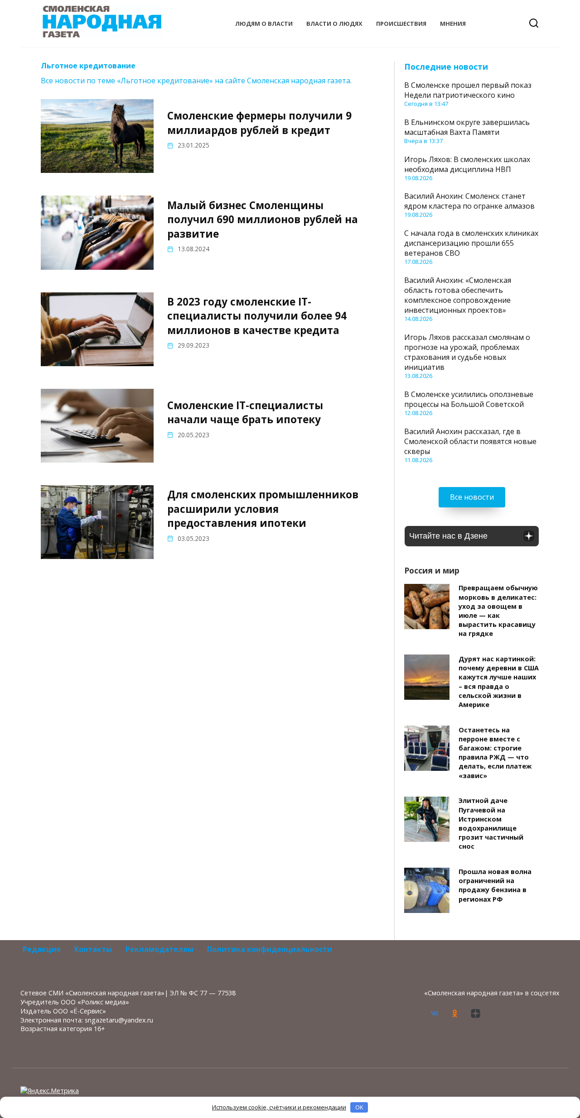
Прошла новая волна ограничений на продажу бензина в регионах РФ (495, 885)
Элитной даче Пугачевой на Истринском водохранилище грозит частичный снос (491, 824)
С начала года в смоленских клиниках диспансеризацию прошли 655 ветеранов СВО (471, 243)
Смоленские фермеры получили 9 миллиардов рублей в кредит (259, 123)
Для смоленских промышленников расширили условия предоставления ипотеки (262, 509)
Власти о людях (334, 23)
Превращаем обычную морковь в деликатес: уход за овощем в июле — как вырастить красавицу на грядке (498, 611)
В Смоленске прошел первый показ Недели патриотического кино (468, 90)
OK (359, 1107)
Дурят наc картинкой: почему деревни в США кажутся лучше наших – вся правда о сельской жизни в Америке (499, 682)
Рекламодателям (159, 949)
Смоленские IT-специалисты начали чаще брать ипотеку (245, 412)
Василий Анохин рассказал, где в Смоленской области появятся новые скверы (470, 441)
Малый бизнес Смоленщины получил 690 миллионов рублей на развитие (262, 219)
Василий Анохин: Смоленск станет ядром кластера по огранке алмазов (469, 201)
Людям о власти (264, 23)
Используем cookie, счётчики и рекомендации (279, 1107)
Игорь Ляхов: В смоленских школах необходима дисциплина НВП (467, 164)
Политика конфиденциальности (269, 949)
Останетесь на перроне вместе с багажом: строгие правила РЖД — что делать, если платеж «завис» (495, 753)
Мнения (453, 23)
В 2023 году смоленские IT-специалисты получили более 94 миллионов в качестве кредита (257, 316)
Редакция (42, 949)
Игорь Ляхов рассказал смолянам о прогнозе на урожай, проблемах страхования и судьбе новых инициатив (467, 352)
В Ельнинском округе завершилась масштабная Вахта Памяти (467, 127)
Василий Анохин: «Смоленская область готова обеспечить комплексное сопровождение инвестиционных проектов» (457, 295)
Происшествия (401, 23)
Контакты (93, 949)
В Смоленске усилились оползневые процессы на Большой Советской (468, 399)
